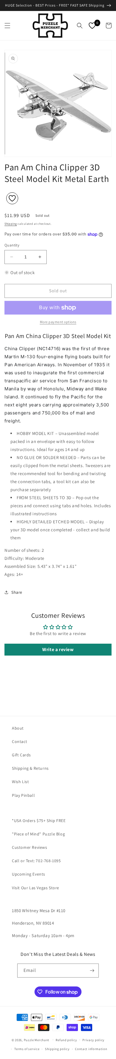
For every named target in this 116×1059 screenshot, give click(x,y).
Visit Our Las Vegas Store (35, 887)
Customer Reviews (29, 847)
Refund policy (66, 1040)
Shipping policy (57, 1049)
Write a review (57, 649)
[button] (7, 25)
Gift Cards (21, 755)
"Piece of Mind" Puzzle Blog (38, 834)
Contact (19, 741)
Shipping (10, 224)
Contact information (91, 1049)
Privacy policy (93, 1040)
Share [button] (16, 592)
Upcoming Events (28, 874)
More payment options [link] (58, 322)
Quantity (11, 245)
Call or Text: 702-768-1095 (36, 860)
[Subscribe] (91, 971)
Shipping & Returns (30, 768)
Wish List (20, 781)
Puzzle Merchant (37, 1040)
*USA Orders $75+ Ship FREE (39, 820)
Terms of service (26, 1049)
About (18, 728)
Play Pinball (23, 795)
